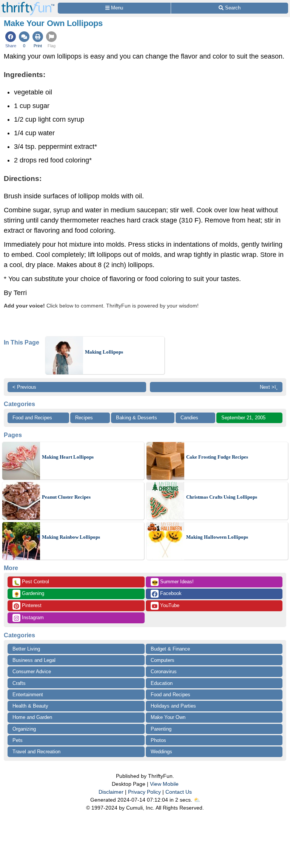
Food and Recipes (32, 417)
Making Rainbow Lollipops (71, 537)
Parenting (161, 729)
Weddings (161, 751)
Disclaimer (111, 792)
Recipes (84, 417)
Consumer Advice (31, 671)
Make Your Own (168, 717)
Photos (158, 740)
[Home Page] (28, 4)
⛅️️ (197, 800)
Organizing (24, 729)
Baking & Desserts (136, 417)
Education (162, 683)
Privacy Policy (144, 792)
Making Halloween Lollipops (217, 537)
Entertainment (27, 694)
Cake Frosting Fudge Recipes (217, 457)
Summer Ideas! (173, 582)
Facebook (170, 593)
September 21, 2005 (243, 417)
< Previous (24, 387)
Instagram (32, 617)
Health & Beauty (30, 706)
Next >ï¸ (269, 387)
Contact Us (178, 792)
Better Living (26, 649)
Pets (17, 740)
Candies (189, 417)
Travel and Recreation (36, 751)
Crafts (19, 683)
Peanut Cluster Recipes (66, 497)
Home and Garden (32, 717)
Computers (162, 660)
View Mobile (164, 784)
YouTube (169, 605)
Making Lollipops (104, 352)
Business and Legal (34, 660)
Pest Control (31, 582)
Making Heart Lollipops (68, 457)
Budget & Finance (170, 649)
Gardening (29, 593)
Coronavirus (164, 671)
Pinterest (31, 605)
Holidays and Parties (173, 706)
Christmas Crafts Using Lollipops (221, 497)
